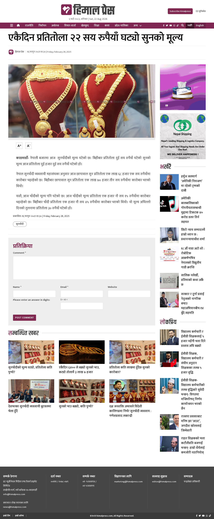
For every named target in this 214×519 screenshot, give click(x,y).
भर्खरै (190, 25)
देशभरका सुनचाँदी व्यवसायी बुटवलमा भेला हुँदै (29, 409)
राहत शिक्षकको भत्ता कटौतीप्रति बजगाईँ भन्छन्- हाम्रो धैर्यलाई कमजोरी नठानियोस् (193, 445)
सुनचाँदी (20, 224)
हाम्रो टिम (6, 515)
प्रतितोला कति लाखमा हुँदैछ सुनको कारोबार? (129, 370)
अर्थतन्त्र (55, 25)
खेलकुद (85, 25)
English (200, 25)
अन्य (136, 25)
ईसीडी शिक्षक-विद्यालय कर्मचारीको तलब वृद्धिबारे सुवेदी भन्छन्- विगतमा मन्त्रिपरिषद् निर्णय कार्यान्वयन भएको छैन (193, 394)
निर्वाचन (42, 25)
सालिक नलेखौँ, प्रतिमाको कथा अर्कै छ (192, 280)
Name (17, 287)
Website (112, 287)
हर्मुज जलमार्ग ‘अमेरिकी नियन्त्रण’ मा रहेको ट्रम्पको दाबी (191, 183)
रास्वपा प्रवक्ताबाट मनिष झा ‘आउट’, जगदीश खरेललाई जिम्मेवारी (191, 423)
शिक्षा (96, 25)
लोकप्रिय (168, 322)
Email (64, 287)
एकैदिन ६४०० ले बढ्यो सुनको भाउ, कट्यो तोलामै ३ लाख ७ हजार (79, 370)
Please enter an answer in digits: (31, 300)
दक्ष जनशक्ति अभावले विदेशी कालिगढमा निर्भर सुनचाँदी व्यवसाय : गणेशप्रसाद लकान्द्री (130, 411)
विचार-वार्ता (70, 25)
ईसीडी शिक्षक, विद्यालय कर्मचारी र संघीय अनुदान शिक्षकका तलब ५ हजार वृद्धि (192, 363)
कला (107, 25)
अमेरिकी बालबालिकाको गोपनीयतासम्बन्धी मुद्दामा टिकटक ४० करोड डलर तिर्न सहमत (192, 210)
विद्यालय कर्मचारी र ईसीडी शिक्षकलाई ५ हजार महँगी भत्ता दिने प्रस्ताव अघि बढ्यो (193, 339)
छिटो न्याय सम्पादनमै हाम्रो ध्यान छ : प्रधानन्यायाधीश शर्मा (193, 234)
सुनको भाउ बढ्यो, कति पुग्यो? (76, 406)
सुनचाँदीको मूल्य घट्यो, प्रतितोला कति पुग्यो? (30, 370)
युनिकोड (202, 11)
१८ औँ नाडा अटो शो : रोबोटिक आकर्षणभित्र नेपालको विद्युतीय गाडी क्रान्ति (192, 258)
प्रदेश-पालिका (121, 25)
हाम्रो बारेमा (19, 515)
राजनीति (29, 25)
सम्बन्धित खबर (23, 333)
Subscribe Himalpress (180, 11)
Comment (19, 253)
